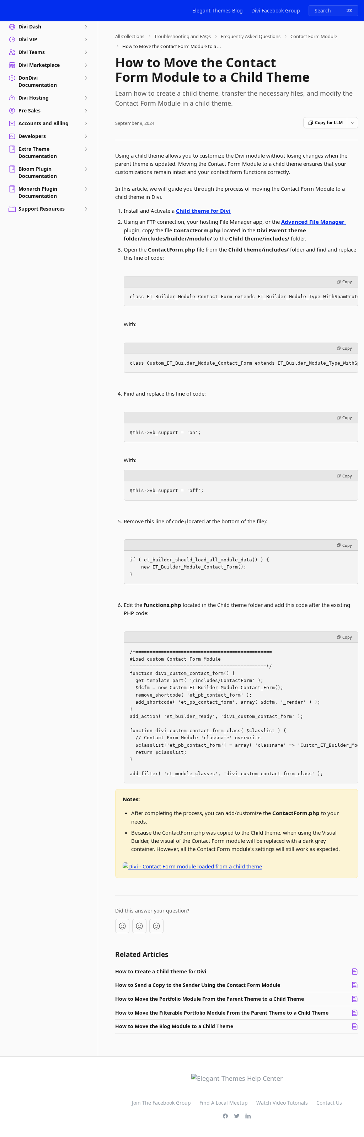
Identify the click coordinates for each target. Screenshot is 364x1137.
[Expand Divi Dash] (86, 27)
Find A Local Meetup (223, 1102)
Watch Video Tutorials (282, 1102)
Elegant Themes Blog (217, 10)
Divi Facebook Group (275, 10)
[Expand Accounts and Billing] (86, 123)
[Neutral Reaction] (139, 926)
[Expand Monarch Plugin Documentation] (86, 189)
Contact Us (329, 1102)
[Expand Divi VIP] (86, 39)
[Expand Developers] (86, 136)
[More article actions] (352, 122)
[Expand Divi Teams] (86, 52)
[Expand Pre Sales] (86, 111)
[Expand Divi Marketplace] (86, 65)
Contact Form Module (313, 36)
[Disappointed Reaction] (122, 926)
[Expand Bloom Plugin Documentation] (86, 169)
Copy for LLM (329, 123)
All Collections (129, 36)
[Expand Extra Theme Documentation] (86, 149)
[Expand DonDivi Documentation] (86, 78)
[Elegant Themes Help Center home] (7, 10)
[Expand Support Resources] (86, 209)
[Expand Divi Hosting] (86, 98)
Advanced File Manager (313, 221)
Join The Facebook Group (161, 1102)
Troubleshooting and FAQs (182, 36)
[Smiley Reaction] (156, 926)
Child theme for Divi (203, 210)
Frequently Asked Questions (250, 36)
